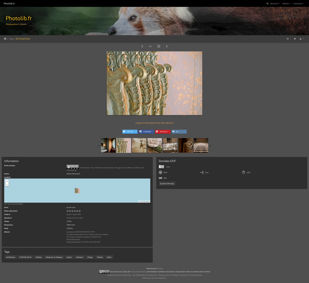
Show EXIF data (168, 183)
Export (69, 257)
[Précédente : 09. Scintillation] (142, 46)
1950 (94, 242)
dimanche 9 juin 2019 (75, 218)
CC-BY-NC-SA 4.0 (25, 257)
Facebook (147, 132)
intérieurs (79, 257)
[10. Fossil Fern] (77, 190)
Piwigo (90, 257)
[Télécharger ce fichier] (301, 38)
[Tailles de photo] (288, 38)
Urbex (109, 257)
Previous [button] (99, 146)
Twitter (130, 132)
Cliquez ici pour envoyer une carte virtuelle (154, 123)
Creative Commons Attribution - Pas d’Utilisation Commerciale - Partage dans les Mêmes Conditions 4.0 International (154, 275)
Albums (286, 3)
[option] (108, 145)
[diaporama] (295, 38)
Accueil (5, 38)
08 (99, 242)
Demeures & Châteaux (54, 257)
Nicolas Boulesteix (73, 239)
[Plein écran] (158, 46)
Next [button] (210, 146)
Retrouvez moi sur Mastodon (154, 278)
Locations (70, 232)
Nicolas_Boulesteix (73, 242)
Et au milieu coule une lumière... (97, 234)
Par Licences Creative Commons (78, 237)
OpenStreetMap (145, 202)
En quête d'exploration (75, 234)
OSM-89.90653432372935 (85, 232)
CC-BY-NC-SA (96, 237)
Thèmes (100, 257)
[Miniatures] (150, 46)
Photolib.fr (9, 3)
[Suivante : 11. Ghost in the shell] (167, 46)
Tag (11, 38)
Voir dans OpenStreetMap (13, 204)
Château (39, 257)
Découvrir (274, 3)
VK (177, 132)
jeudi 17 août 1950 (74, 214)
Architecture (10, 257)
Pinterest (163, 132)
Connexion (297, 3)
